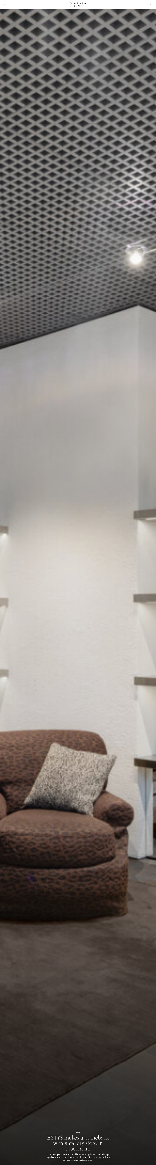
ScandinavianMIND (78, 4)
